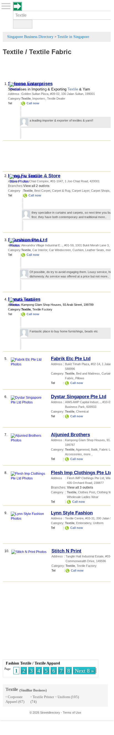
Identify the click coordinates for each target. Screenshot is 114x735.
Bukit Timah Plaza (77, 364)
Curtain (106, 373)
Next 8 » (84, 671)
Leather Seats (94, 250)
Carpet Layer (80, 190)
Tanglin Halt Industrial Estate (84, 556)
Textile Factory (87, 565)
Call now (76, 383)
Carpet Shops (100, 190)
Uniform (98, 523)
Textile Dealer (56, 98)
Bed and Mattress (88, 373)
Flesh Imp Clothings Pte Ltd (81, 472)
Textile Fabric (50, 51)
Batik (94, 449)
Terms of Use (72, 712)
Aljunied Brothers (70, 434)
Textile (13, 51)
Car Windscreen (60, 250)
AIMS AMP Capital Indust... (83, 402)
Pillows (79, 378)
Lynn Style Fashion (72, 513)
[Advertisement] (58, 71)
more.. (102, 217)
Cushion (78, 250)
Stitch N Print (66, 551)
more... (88, 454)
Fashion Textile (18, 663)
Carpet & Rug (61, 190)
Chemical (82, 411)
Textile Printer (43, 697)
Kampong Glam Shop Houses (85, 440)
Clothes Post (86, 492)
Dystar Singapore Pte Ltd (78, 396)
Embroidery (83, 523)
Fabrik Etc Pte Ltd (70, 358)
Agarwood (82, 449)
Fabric (69, 378)
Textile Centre (74, 518)
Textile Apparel (47, 663)
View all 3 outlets (80, 487)
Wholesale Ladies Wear (83, 497)
